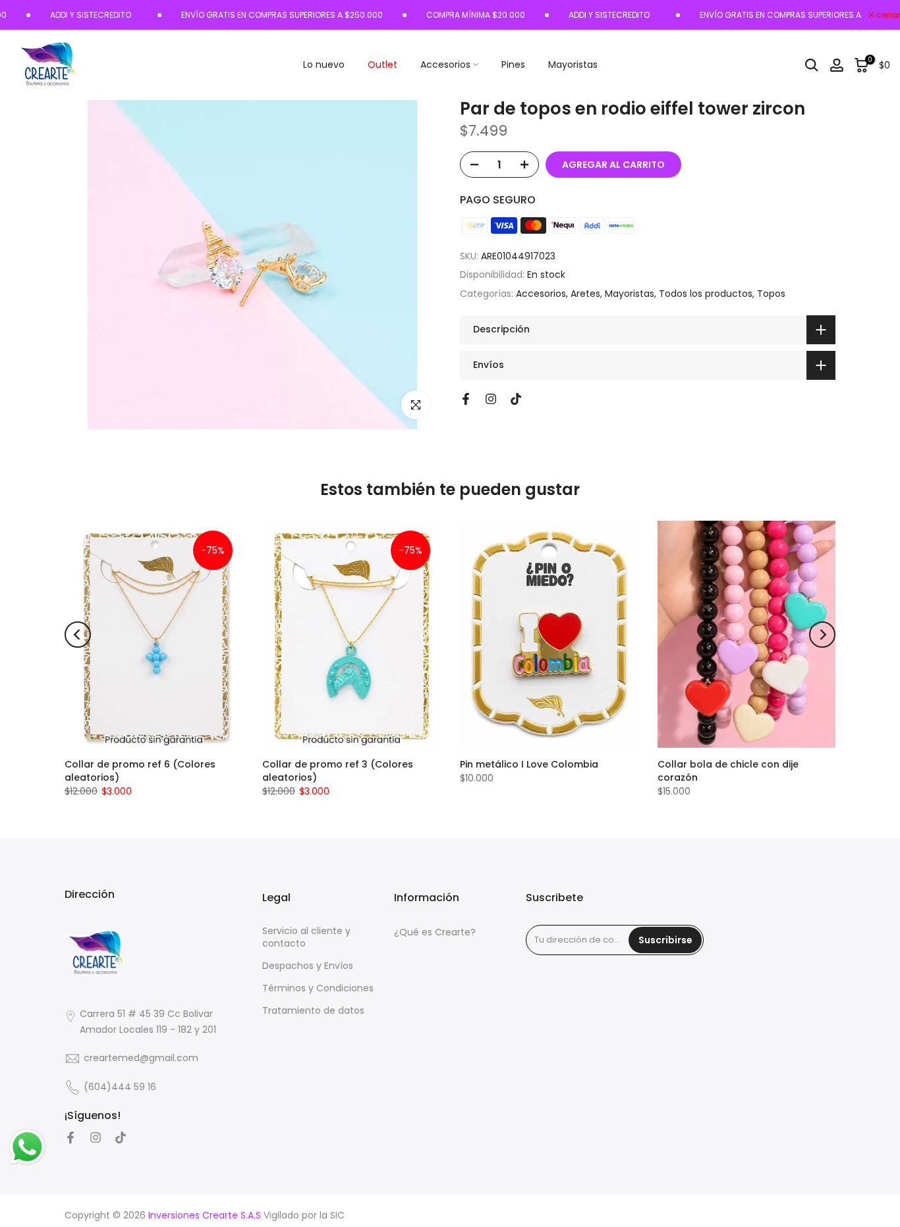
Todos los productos (705, 293)
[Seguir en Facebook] (466, 399)
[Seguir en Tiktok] (516, 399)
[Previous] (78, 634)
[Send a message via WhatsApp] (27, 1147)
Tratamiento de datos (313, 1011)
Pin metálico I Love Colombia (529, 764)
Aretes (585, 293)
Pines (513, 64)
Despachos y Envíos (307, 966)
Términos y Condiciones (318, 988)
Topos (771, 293)
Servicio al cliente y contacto (306, 938)
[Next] (822, 634)
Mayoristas (573, 64)
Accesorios (445, 64)
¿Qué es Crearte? (435, 932)
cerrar (887, 15)
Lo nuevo (324, 64)
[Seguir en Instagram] (491, 399)
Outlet (382, 64)
